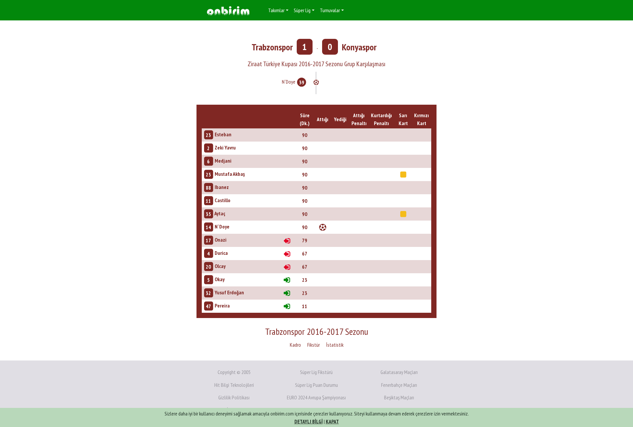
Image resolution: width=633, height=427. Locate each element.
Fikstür (313, 344)
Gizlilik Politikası (234, 397)
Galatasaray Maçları (399, 372)
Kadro (295, 344)
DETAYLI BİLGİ (308, 421)
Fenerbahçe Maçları (399, 385)
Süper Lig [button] (302, 10)
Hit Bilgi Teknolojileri (234, 385)
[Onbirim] (228, 10)
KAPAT (332, 421)
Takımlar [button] (276, 10)
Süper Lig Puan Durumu (316, 385)
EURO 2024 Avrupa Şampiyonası (316, 397)
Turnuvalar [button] (330, 10)
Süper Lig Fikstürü (316, 372)
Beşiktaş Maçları (399, 397)
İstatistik (335, 344)
